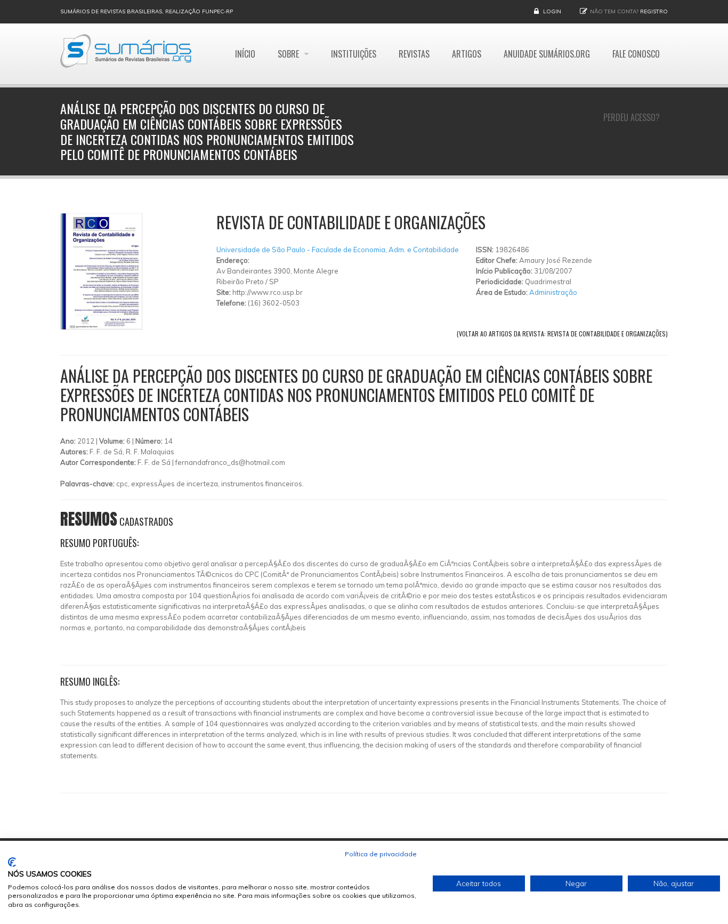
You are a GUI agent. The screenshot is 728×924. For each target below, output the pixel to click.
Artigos (466, 53)
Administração (553, 292)
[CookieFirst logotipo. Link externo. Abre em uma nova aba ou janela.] (12, 862)
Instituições (353, 53)
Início (245, 53)
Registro (654, 11)
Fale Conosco (636, 53)
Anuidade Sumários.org (547, 53)
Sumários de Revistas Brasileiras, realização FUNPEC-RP (146, 11)
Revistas (414, 53)
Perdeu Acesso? (631, 117)
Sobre (289, 53)
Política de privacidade (381, 854)
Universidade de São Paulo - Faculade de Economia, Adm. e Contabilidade (337, 249)
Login (552, 11)
